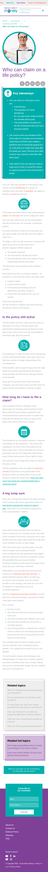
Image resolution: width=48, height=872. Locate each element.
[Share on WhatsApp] (32, 84)
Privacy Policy (15, 867)
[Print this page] (43, 85)
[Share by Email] (37, 84)
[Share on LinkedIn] (27, 84)
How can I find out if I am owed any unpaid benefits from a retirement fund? (22, 481)
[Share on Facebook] (22, 84)
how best (6, 505)
